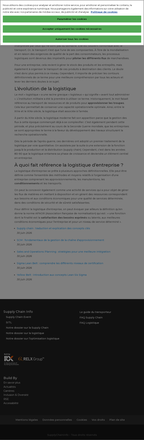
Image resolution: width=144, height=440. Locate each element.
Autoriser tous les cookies (72, 39)
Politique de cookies (104, 12)
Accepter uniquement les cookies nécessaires (72, 28)
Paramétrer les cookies (72, 19)
